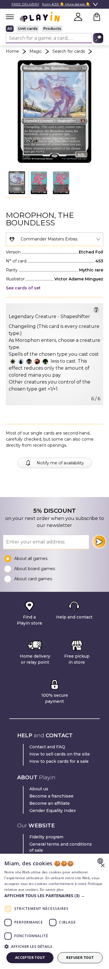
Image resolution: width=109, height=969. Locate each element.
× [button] (102, 866)
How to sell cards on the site (59, 754)
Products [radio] (52, 28)
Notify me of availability (60, 463)
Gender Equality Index (52, 810)
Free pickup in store (77, 659)
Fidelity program (46, 837)
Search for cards (68, 51)
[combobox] (54, 239)
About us (38, 788)
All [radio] (9, 28)
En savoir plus (52, 889)
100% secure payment (54, 698)
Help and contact (74, 617)
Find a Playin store (29, 620)
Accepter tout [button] (30, 957)
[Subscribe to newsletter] (99, 542)
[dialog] (54, 911)
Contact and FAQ (47, 746)
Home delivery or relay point (35, 659)
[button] (17, 183)
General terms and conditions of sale (60, 847)
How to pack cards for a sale (59, 761)
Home (12, 51)
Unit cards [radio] (27, 28)
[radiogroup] (54, 28)
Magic (35, 51)
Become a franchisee (51, 796)
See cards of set (23, 288)
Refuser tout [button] (80, 957)
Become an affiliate (49, 803)
